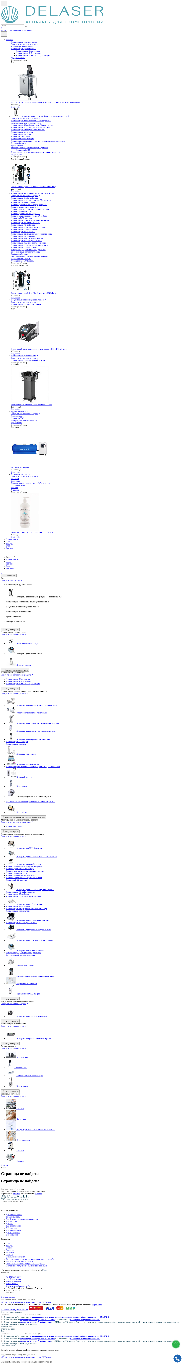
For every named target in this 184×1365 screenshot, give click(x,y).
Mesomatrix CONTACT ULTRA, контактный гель (32, 532)
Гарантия (10, 1252)
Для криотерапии (13, 1226)
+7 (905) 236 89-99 (14, 1277)
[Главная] (52, 23)
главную (16, 1194)
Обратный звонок (24, 30)
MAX (44, 1270)
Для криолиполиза (14, 1215)
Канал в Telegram (13, 1281)
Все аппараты (12, 1235)
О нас (8, 1243)
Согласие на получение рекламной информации (26, 1266)
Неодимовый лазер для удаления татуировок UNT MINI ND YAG (39, 349)
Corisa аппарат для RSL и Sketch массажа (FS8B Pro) (33, 187)
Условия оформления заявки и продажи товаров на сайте (30, 1259)
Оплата (9, 1248)
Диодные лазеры (13, 1217)
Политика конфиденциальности (19, 1261)
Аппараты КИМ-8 (24, 150)
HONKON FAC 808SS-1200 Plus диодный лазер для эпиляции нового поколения (45, 102)
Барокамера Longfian (20, 467)
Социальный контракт (15, 1257)
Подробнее (15, 107)
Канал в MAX (12, 1284)
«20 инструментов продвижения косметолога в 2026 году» (26, 1302)
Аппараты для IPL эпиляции (28, 51)
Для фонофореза (13, 1232)
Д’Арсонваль (11, 1228)
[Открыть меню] (4, 34)
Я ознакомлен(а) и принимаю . (56, 1317)
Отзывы (9, 1254)
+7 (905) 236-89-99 (9, 30)
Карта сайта (97, 1305)
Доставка (10, 1250)
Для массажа (11, 1221)
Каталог (38, 1194)
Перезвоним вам (8, 1297)
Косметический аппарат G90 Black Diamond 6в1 (31, 405)
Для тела (9, 1224)
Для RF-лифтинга (13, 1230)
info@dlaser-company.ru (16, 1279)
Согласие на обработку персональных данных (25, 1263)
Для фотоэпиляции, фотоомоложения (22, 1219)
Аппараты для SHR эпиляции (29, 53)
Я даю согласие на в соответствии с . (52, 1320)
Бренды (9, 1245)
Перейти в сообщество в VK (18, 1286)
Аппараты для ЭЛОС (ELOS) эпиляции (33, 55)
